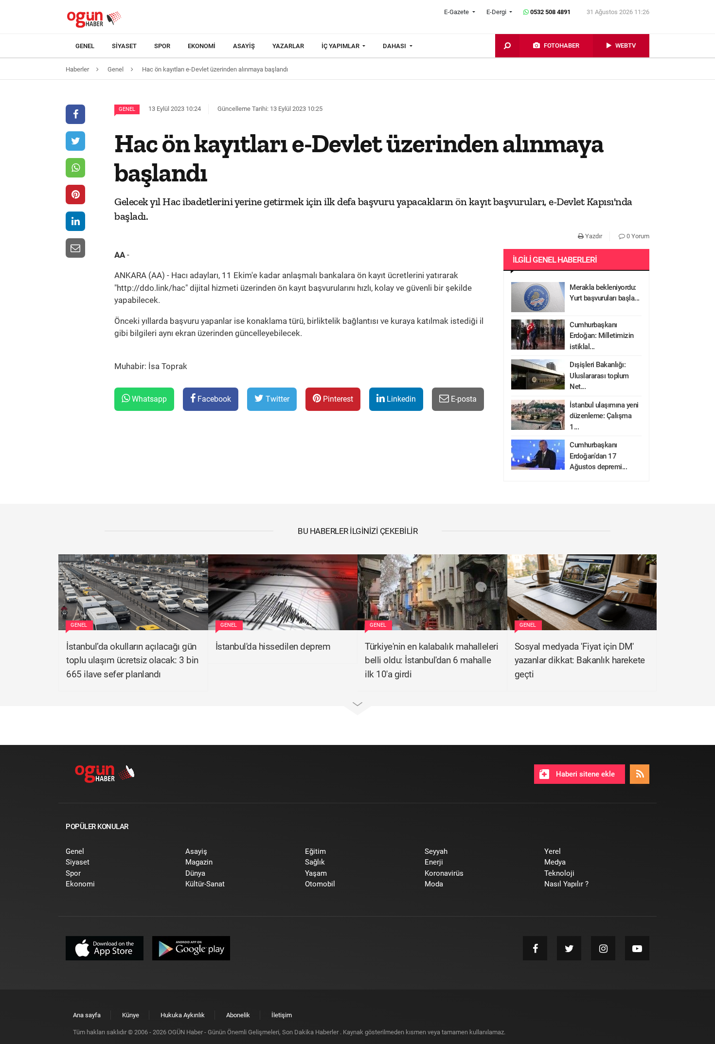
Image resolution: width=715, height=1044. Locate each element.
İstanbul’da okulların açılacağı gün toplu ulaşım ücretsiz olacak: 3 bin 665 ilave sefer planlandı (132, 660)
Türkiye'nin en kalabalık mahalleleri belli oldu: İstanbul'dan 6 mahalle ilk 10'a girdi (431, 660)
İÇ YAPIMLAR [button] (341, 46)
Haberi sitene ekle (584, 774)
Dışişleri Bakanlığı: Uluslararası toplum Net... (599, 375)
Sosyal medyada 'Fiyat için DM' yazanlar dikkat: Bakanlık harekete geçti (580, 660)
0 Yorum (637, 236)
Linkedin (400, 399)
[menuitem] (93, 46)
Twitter (276, 399)
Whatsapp (148, 399)
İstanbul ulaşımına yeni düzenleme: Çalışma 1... (604, 416)
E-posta (463, 399)
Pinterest (337, 399)
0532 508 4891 (550, 12)
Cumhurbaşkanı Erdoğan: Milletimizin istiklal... (602, 335)
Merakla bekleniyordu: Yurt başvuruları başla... (605, 293)
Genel (127, 109)
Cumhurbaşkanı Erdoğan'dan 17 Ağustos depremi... (598, 456)
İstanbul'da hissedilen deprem (273, 646)
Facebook (213, 399)
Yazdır (593, 236)
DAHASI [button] (395, 46)
